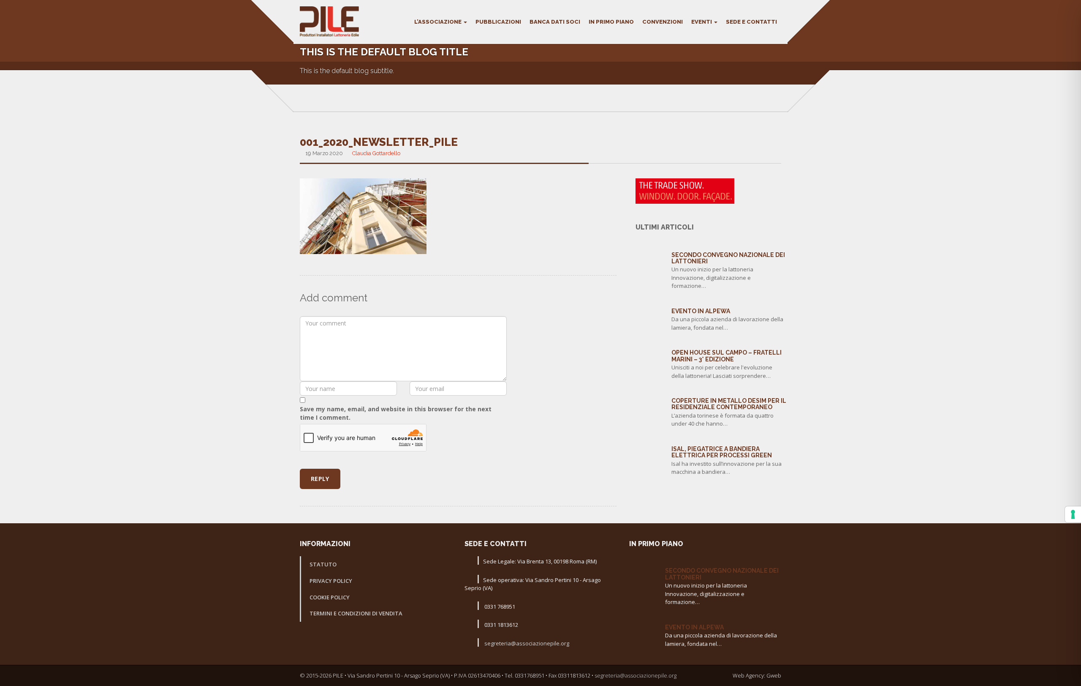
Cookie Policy (330, 597)
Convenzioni (662, 22)
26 (650, 400)
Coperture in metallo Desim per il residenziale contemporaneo (728, 403)
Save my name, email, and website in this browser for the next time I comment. (396, 413)
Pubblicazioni (498, 22)
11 (650, 310)
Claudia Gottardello (376, 153)
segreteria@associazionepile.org (526, 643)
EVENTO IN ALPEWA (700, 311)
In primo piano (611, 22)
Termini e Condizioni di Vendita (356, 613)
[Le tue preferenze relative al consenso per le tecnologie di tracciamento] (1073, 514)
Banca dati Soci (555, 22)
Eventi (702, 22)
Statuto (323, 564)
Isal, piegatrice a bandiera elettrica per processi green (721, 452)
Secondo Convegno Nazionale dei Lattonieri (728, 258)
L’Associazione (438, 22)
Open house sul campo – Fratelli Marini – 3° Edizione (726, 355)
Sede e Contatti (751, 22)
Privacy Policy (331, 581)
